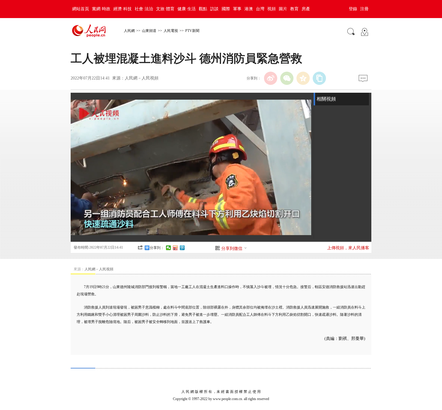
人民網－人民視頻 (141, 78)
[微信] (286, 78)
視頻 (271, 9)
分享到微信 (231, 248)
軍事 (237, 9)
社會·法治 (144, 9)
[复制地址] (319, 78)
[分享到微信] (168, 247)
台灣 (260, 9)
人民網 (129, 31)
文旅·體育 (165, 9)
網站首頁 (80, 9)
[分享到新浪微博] (175, 247)
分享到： (157, 248)
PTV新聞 (192, 31)
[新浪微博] (270, 78)
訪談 (214, 9)
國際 (226, 9)
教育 (294, 9)
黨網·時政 (101, 9)
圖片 (283, 9)
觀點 (203, 9)
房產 (306, 9)
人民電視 (171, 31)
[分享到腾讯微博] (182, 247)
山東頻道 (149, 31)
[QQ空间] (303, 78)
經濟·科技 (122, 9)
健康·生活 (186, 9)
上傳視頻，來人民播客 (348, 248)
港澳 (248, 9)
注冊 (364, 9)
